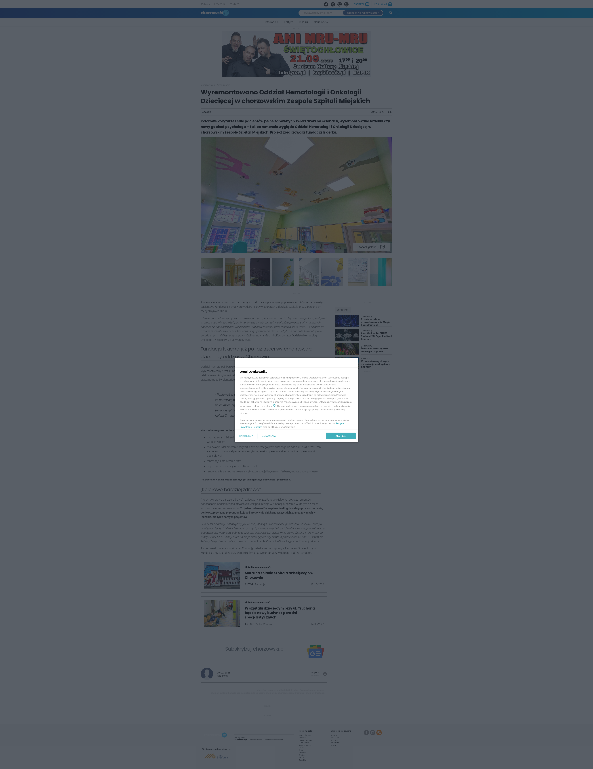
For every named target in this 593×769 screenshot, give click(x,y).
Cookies (258, 426)
